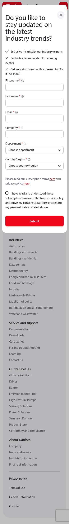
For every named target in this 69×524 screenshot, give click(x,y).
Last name (12, 96)
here (52, 179)
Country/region (16, 159)
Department (14, 143)
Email (9, 112)
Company (12, 128)
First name (13, 80)
